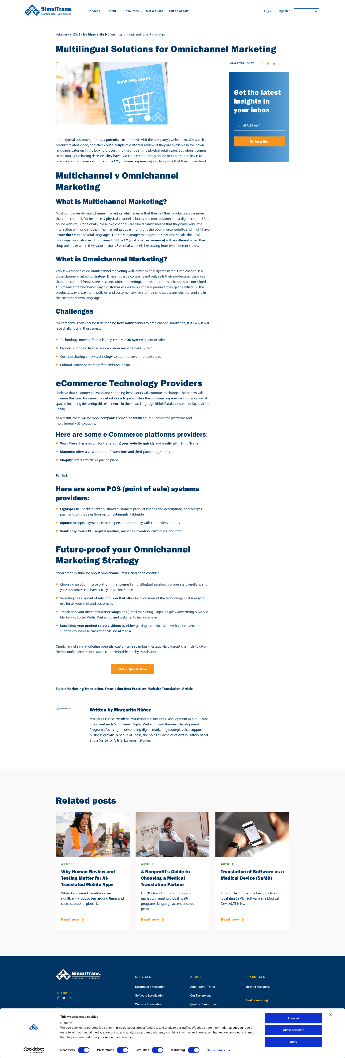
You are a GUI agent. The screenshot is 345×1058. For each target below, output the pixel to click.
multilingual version (149, 584)
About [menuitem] (195, 977)
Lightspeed (69, 509)
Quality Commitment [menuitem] (204, 1004)
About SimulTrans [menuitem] (202, 987)
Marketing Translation (85, 688)
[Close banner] (330, 1014)
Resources (131, 11)
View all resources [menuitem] (257, 987)
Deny (293, 1041)
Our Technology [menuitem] (200, 995)
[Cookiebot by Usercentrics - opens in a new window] (33, 1050)
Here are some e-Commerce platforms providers (131, 434)
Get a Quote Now (132, 669)
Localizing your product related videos (90, 625)
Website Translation (164, 688)
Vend (64, 531)
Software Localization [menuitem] (149, 995)
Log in (268, 11)
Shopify (66, 460)
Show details (216, 1050)
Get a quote (154, 11)
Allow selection (293, 1030)
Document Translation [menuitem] (150, 987)
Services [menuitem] (143, 977)
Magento (67, 451)
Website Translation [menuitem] (148, 1004)
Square (65, 522)
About (112, 11)
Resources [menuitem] (255, 977)
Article (187, 688)
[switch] (122, 1050)
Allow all (293, 1018)
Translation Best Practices (126, 688)
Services (94, 11)
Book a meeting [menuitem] (256, 1000)
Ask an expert (178, 11)
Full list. (62, 475)
